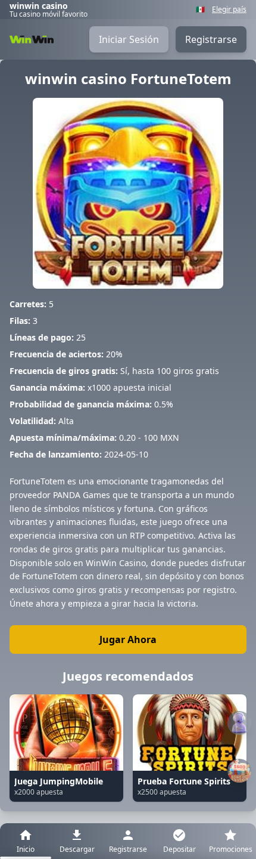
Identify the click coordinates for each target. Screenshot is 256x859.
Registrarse (211, 39)
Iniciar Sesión (129, 39)
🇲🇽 (200, 9)
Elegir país (229, 9)
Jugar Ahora (128, 639)
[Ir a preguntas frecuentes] (239, 723)
